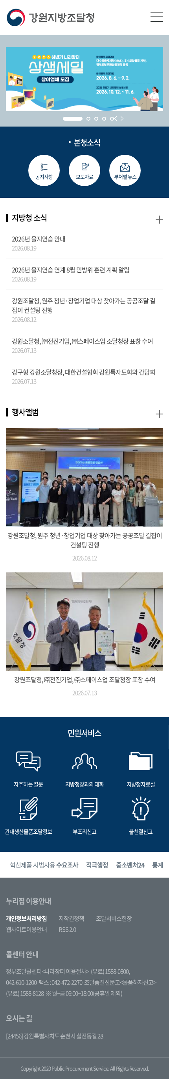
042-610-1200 (21, 982)
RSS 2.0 (67, 929)
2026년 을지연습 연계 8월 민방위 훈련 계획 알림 (70, 269)
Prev (115, 118)
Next (122, 118)
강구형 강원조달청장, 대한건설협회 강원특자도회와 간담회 (83, 372)
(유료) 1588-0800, (110, 971)
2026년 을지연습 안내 (38, 238)
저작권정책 (71, 918)
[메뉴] (157, 17)
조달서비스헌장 (114, 918)
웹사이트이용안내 (26, 929)
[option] (44, 865)
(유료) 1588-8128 (25, 993)
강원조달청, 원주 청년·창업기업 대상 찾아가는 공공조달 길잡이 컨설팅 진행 (83, 305)
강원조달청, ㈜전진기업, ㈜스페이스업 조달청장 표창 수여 (82, 341)
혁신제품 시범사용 (44, 864)
